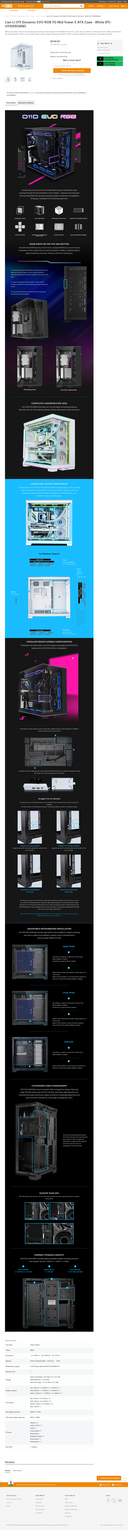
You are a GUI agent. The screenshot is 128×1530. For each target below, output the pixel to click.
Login (110, 6)
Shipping (68, 1513)
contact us (32, 93)
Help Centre (69, 1502)
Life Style (32, 10)
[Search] (81, 6)
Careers (91, 6)
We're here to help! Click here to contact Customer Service (36, 1485)
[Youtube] (120, 1502)
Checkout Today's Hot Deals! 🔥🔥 (13, 1)
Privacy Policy (118, 1525)
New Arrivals (40, 1506)
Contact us (118, 1485)
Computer (14, 10)
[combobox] (63, 6)
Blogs (119, 1)
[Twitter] (115, 1502)
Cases (32, 16)
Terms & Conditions (79, 74)
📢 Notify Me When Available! (72, 70)
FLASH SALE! (45, 1)
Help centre (106, 1485)
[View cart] (122, 6)
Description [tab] (11, 102)
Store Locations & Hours (14, 1499)
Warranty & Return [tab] (26, 102)
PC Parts (13, 16)
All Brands (39, 1513)
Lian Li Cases (40, 16)
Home (7, 16)
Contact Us (68, 1516)
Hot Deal (38, 1502)
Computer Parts (23, 16)
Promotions (102, 1)
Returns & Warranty (71, 1509)
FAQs (66, 1499)
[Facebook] (109, 1502)
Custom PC (112, 1)
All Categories (40, 1509)
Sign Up (116, 6)
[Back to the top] (124, 1478)
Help (124, 1)
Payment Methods (71, 1506)
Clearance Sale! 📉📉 (33, 1)
